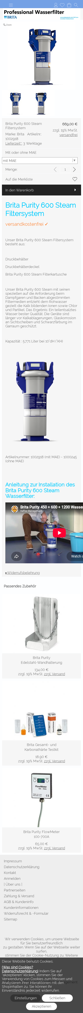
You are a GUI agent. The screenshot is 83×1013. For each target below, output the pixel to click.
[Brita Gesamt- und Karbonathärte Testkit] (41, 753)
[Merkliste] (62, 5)
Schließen (57, 998)
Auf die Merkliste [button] (19, 179)
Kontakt (10, 873)
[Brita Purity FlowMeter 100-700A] (41, 840)
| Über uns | (13, 884)
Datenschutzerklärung (21, 867)
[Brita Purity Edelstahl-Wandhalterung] (41, 666)
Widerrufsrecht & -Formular (26, 913)
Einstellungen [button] (26, 998)
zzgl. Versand (54, 674)
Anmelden (55, 5)
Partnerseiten (14, 890)
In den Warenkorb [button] (19, 190)
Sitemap (10, 919)
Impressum (13, 861)
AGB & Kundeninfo (19, 902)
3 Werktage (23, 143)
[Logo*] (41, 9)
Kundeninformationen (21, 908)
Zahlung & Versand (19, 896)
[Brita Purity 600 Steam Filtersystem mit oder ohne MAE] (37, 356)
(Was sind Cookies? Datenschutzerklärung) (20, 969)
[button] (11, 5)
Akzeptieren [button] (41, 1006)
